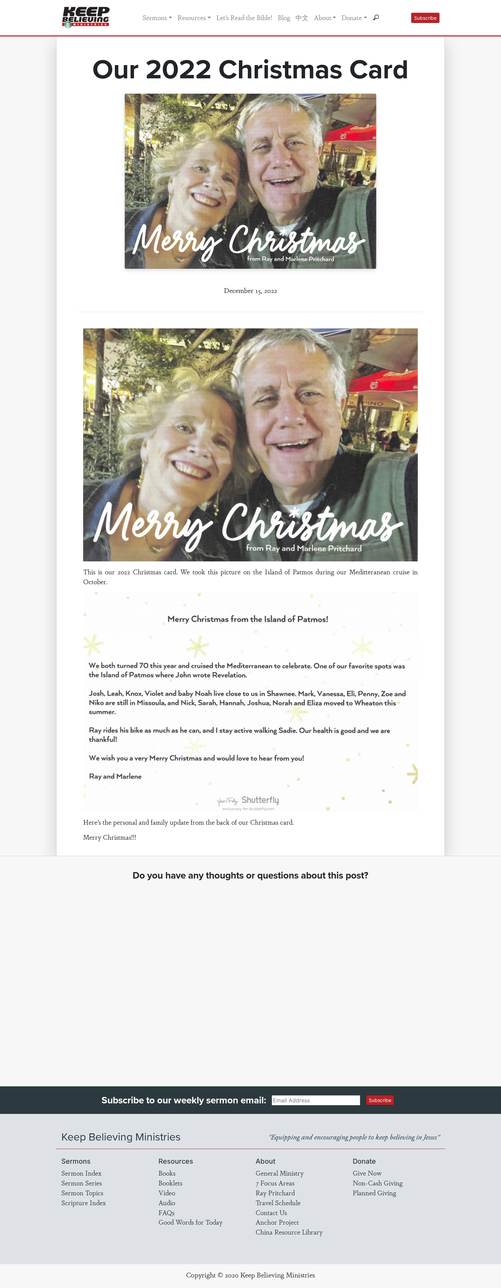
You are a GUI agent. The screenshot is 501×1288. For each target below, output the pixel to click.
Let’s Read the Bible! (244, 17)
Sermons (154, 17)
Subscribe (425, 18)
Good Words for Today (190, 1222)
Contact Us (271, 1212)
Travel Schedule (278, 1202)
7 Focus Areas (275, 1183)
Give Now (367, 1173)
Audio (166, 1202)
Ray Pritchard (275, 1192)
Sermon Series (81, 1183)
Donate (351, 17)
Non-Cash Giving (378, 1183)
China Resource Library (289, 1232)
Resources (192, 17)
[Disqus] (250, 977)
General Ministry (280, 1173)
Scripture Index (83, 1202)
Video (166, 1192)
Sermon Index (81, 1173)
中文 (301, 17)
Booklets (170, 1183)
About (322, 17)
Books (167, 1173)
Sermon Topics (82, 1192)
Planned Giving (374, 1192)
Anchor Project (277, 1222)
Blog (284, 17)
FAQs (166, 1212)
